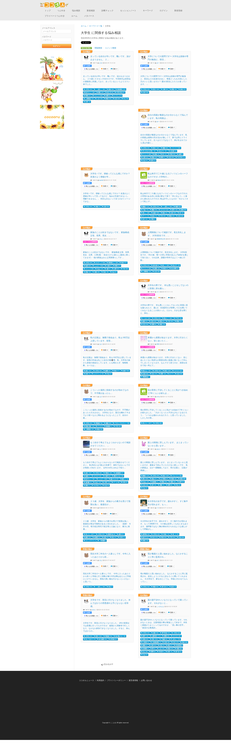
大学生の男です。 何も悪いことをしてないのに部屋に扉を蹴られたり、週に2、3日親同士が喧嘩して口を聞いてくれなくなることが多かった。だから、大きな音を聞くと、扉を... (164, 309)
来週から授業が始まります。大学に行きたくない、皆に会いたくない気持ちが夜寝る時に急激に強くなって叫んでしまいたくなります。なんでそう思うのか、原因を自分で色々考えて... (163, 361)
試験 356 (155, 633)
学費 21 (152, 219)
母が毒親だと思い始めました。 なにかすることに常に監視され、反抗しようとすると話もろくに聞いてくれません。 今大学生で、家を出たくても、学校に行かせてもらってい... (164, 577)
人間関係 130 (89, 99)
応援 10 (172, 297)
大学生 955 (88, 89)
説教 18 (156, 154)
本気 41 (124, 482)
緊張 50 (161, 321)
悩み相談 (76, 10)
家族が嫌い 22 (89, 426)
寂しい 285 (146, 213)
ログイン (164, 10)
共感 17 (162, 245)
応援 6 (172, 69)
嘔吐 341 (101, 92)
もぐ (100, 449)
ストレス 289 (98, 96)
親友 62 (164, 213)
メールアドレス (48, 28)
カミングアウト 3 (90, 540)
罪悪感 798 (98, 423)
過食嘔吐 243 (121, 89)
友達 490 (145, 92)
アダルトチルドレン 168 (121, 423)
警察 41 (144, 645)
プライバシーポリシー (116, 680)
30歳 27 (108, 266)
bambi (101, 180)
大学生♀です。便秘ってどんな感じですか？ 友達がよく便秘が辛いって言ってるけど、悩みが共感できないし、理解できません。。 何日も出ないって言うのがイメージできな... (106, 197)
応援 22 (115, 615)
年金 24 (108, 374)
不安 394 (163, 216)
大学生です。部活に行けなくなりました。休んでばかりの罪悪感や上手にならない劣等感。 (110, 603)
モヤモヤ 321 (164, 210)
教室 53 (165, 268)
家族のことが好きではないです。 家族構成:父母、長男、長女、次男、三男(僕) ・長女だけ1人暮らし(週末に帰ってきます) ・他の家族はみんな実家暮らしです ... (107, 255)
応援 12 (114, 514)
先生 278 (154, 374)
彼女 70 (154, 216)
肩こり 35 (175, 534)
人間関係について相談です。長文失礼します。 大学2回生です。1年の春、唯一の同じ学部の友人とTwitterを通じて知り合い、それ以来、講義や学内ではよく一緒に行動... (164, 256)
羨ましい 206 (167, 318)
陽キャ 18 (125, 479)
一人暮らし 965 (100, 89)
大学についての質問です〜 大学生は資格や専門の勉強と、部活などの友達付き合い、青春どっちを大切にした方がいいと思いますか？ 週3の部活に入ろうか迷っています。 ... (163, 80)
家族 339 (108, 99)
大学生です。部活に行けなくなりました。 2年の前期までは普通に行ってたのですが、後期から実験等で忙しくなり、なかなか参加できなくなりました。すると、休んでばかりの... (106, 626)
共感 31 (162, 612)
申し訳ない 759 (175, 639)
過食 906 (111, 89)
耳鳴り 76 (166, 534)
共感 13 (105, 69)
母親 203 (97, 272)
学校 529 (172, 154)
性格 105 (106, 272)
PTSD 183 (178, 318)
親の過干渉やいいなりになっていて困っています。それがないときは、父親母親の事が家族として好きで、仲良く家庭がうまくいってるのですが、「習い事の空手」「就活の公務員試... (163, 623)
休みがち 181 (162, 151)
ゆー (158, 121)
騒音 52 (144, 321)
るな (100, 560)
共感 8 (105, 514)
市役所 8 (161, 652)
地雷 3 (180, 154)
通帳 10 (161, 485)
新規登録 (178, 10)
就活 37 (169, 645)
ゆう (158, 560)
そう (158, 292)
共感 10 (105, 615)
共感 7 (162, 566)
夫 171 (171, 374)
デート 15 (145, 216)
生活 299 (117, 99)
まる (100, 63)
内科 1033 (154, 639)
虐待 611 (121, 534)
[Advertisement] (115, 702)
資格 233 (183, 89)
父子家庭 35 (164, 479)
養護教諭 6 (145, 377)
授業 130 (157, 268)
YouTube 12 (181, 157)
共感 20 (162, 297)
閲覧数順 (98, 47)
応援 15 (115, 402)
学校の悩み (87, 549)
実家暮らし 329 (113, 263)
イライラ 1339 (175, 148)
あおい (159, 449)
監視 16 (152, 160)
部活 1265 (156, 89)
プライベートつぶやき (55, 15)
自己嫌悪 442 (102, 639)
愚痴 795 (154, 210)
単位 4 (110, 587)
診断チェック (107, 10)
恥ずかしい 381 (90, 92)
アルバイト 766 (177, 476)
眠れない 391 (146, 371)
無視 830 (88, 266)
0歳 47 (108, 269)
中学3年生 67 (120, 92)
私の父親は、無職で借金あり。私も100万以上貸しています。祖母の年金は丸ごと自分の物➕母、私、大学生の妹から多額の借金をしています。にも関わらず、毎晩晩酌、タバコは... (107, 361)
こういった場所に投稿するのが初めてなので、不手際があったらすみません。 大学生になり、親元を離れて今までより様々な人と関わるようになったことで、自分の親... (106, 413)
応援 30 (115, 350)
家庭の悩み (145, 549)
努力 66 (144, 219)
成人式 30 (110, 92)
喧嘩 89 (153, 324)
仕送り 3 (122, 537)
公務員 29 (145, 642)
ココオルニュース (86, 680)
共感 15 (105, 402)
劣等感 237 (113, 639)
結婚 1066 (156, 213)
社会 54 (144, 160)
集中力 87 (145, 537)
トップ (48, 10)
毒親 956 (165, 148)
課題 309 (174, 89)
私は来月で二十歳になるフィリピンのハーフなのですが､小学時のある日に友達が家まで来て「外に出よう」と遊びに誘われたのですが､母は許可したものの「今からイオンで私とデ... (164, 197)
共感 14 (162, 69)
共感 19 (162, 402)
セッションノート (128, 10)
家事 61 (162, 157)
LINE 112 (107, 482)
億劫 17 (87, 485)
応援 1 (171, 566)
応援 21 (115, 69)
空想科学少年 (161, 239)
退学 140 (174, 210)
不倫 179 (145, 210)
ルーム (74, 15)
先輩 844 (165, 89)
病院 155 (162, 324)
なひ (100, 396)
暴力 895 (145, 479)
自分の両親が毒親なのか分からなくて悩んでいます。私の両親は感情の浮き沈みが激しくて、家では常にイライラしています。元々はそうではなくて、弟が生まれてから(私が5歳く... (163, 138)
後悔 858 (183, 210)
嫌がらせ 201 (114, 479)
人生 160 (99, 99)
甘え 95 (125, 99)
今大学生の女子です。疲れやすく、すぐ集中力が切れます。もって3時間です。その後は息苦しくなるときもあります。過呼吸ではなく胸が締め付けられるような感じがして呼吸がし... (164, 525)
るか (100, 344)
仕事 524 (145, 157)
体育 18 (87, 102)
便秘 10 (97, 206)
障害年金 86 (111, 534)
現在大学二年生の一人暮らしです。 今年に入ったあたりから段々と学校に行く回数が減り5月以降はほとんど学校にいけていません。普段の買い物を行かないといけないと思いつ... (107, 577)
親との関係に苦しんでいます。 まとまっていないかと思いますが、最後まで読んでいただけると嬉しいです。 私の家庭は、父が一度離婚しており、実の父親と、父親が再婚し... (164, 466)
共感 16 (105, 186)
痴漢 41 (87, 476)
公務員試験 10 (156, 642)
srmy (158, 396)
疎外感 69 (156, 265)
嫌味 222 (88, 537)
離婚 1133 (145, 206)
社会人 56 (100, 269)
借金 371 (124, 263)
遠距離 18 (88, 482)
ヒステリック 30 (98, 374)
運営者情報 (133, 680)
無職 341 (108, 371)
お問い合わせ (146, 680)
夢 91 (153, 648)
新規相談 (91, 10)
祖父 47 (113, 537)
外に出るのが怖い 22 (148, 151)
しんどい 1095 (98, 266)
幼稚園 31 (145, 648)
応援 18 (115, 245)
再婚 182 (174, 479)
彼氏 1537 (88, 371)
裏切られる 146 (118, 476)
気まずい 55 (176, 265)
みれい (94, 609)
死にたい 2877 (147, 423)
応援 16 (172, 245)
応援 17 (172, 127)
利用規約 (100, 680)
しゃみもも (160, 606)
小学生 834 (176, 633)
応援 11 (172, 186)
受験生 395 (108, 473)
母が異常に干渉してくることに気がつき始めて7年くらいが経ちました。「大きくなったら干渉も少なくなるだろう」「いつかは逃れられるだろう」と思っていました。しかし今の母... (164, 413)
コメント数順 (110, 47)
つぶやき (61, 10)
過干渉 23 (164, 587)
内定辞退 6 (178, 645)
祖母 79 (87, 374)
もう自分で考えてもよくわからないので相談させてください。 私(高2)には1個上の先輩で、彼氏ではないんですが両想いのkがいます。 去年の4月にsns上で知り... (106, 465)
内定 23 (161, 645)
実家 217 (88, 96)
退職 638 (166, 636)
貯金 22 (177, 485)
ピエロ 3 (100, 426)
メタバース (89, 15)
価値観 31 (109, 426)
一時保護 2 (102, 540)
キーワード (148, 10)
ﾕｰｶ (158, 508)
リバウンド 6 (117, 96)
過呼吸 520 (146, 534)
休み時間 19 (174, 268)
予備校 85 (164, 639)
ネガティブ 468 (100, 263)
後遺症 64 (97, 537)
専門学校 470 (165, 633)
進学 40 (181, 482)
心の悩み (86, 51)
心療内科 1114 (156, 636)
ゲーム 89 (116, 482)
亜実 (158, 344)
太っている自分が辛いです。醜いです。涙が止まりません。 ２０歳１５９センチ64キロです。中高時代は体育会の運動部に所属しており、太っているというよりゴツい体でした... (107, 80)
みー (158, 63)
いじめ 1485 (146, 318)
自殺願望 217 (119, 473)
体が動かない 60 (120, 636)
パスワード (46, 36)
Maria (159, 180)
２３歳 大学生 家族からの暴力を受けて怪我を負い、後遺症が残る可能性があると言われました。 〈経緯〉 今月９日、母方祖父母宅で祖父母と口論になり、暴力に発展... (107, 525)
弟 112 (164, 154)
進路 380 (182, 479)
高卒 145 (145, 636)
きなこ (101, 239)
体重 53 (107, 96)
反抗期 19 (173, 151)
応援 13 (115, 566)
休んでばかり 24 (90, 639)
